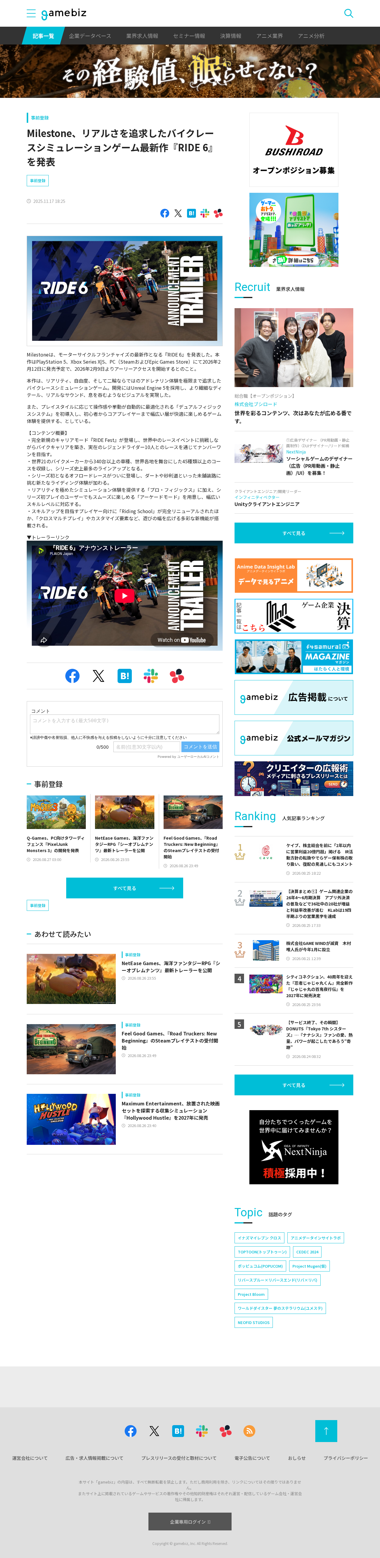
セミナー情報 (189, 35)
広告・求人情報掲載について (95, 1458)
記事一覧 (43, 35)
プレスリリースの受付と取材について (179, 1458)
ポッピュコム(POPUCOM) (260, 1266)
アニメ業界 (269, 35)
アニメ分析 (311, 35)
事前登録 (40, 117)
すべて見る (124, 888)
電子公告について (252, 1458)
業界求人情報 (142, 35)
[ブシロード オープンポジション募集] (293, 150)
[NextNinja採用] (293, 1147)
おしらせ (297, 1458)
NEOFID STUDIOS (254, 1322)
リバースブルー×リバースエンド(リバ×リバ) (277, 1280)
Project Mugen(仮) (309, 1266)
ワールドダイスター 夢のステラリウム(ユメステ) (280, 1308)
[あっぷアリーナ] (293, 230)
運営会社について (30, 1458)
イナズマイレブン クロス (259, 1238)
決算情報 (230, 35)
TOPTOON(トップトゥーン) (262, 1252)
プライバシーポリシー (346, 1458)
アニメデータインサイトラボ (316, 1238)
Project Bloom (251, 1294)
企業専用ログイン (188, 1522)
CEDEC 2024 (307, 1252)
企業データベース (90, 35)
